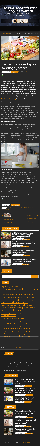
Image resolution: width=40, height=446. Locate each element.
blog (3, 292)
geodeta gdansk (7, 302)
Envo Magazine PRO (27, 442)
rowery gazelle (25, 336)
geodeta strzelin (7, 305)
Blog (12, 33)
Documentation (16, 347)
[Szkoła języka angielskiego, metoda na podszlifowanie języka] (8, 381)
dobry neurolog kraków (26, 294)
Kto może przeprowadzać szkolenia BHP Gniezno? (25, 398)
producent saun (29, 334)
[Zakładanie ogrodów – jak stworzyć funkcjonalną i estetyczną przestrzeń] (6, 235)
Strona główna (5, 33)
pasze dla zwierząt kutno (23, 331)
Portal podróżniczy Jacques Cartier (20, 9)
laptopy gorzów (19, 310)
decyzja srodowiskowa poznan (17, 292)
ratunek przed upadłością (10, 336)
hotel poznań (30, 305)
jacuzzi (4, 308)
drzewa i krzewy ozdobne (26, 297)
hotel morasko (19, 305)
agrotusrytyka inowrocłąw (10, 287)
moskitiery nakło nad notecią (11, 326)
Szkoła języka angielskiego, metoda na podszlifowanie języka (25, 381)
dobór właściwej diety (14, 208)
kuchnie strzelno (7, 310)
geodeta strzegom (21, 302)
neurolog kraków (28, 326)
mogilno (24, 323)
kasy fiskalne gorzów (15, 308)
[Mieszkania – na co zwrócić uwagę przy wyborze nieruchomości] (6, 244)
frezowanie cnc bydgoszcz (28, 300)
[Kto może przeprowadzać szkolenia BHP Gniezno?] (8, 399)
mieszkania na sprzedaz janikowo (13, 318)
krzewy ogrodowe (29, 308)
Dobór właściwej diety (8, 99)
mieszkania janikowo (8, 315)
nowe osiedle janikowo (22, 328)
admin (25, 72)
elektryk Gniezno (7, 300)
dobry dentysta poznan (9, 294)
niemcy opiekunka (8, 328)
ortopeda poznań (7, 331)
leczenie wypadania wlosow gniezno (13, 313)
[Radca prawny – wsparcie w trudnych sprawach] (6, 253)
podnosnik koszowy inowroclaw (12, 334)
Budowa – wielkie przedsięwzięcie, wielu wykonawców (31, 218)
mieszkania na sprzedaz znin (11, 323)
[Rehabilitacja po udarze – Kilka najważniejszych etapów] (6, 262)
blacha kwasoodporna (30, 289)
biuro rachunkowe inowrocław (11, 289)
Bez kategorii (15, 205)
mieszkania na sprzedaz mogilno (12, 321)
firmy (16, 300)
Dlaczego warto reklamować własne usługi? (8, 220)
